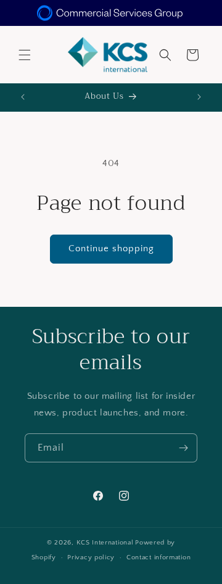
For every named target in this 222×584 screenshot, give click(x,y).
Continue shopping (111, 248)
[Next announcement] (199, 97)
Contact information (158, 557)
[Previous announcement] (22, 97)
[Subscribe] (183, 447)
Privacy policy (91, 557)
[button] (24, 55)
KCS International (105, 542)
